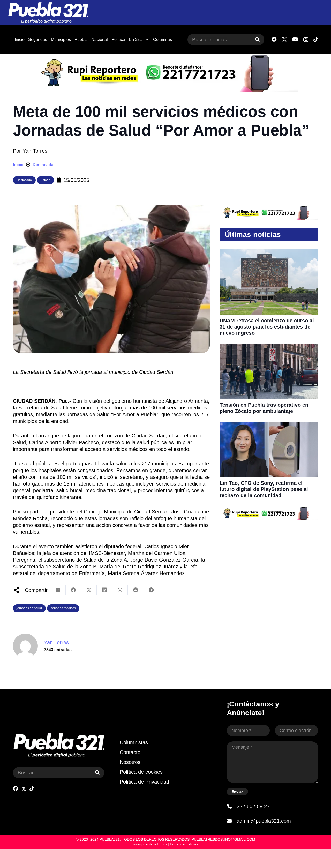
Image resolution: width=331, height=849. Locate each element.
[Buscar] (257, 39)
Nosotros (130, 762)
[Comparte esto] (73, 590)
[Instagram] (305, 39)
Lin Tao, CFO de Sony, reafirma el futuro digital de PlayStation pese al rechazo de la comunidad (264, 489)
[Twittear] (89, 590)
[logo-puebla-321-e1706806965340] (48, 13)
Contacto (130, 752)
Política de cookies (141, 772)
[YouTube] (295, 39)
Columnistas (134, 742)
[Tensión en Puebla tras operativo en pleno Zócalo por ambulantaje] (269, 347)
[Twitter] (284, 39)
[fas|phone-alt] (232, 806)
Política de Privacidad (144, 782)
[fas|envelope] (232, 820)
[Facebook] (274, 39)
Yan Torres (34, 151)
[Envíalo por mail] (58, 590)
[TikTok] (315, 39)
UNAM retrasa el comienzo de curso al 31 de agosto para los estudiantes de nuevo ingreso (267, 327)
